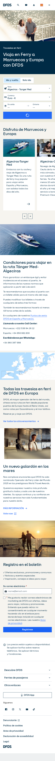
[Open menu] (49, 5)
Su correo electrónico (14, 586)
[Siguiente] (30, 216)
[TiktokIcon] (34, 709)
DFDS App (29, 695)
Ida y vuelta (12, 80)
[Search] (18, 5)
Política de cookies (13, 725)
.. (8, 107)
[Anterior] (24, 216)
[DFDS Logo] (7, 5)
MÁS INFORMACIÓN (13, 508)
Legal (6, 741)
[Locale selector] (42, 5)
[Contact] (26, 5)
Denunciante (10, 720)
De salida (11, 104)
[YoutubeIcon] (27, 709)
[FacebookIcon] (6, 709)
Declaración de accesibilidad (18, 736)
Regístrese (27, 629)
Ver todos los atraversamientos (19, 421)
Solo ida (27, 80)
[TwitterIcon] (20, 709)
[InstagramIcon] (13, 709)
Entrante (36, 104)
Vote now (8, 513)
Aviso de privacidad (13, 731)
